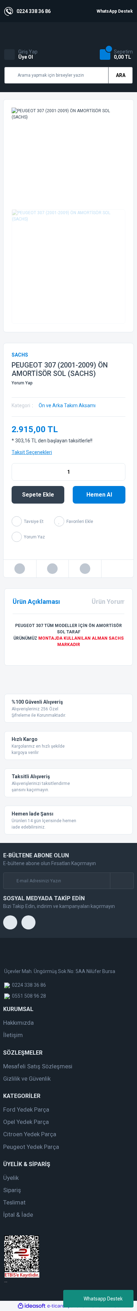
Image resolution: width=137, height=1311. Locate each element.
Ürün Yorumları (113, 601)
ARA (120, 75)
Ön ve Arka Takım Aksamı (67, 405)
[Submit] (121, 881)
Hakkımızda (18, 1022)
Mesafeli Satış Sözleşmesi (37, 1066)
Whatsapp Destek (103, 1299)
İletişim (13, 1034)
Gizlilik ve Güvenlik (27, 1078)
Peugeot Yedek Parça (31, 1146)
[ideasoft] (32, 1306)
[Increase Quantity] (120, 471)
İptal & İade (18, 1214)
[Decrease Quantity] (17, 471)
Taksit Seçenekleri (32, 452)
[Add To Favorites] (73, 521)
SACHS (20, 355)
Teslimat (14, 1202)
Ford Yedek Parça (26, 1109)
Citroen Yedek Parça (29, 1134)
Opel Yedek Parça (26, 1121)
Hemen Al (99, 494)
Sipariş (12, 1190)
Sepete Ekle (38, 494)
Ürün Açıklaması (36, 601)
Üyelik (11, 1177)
